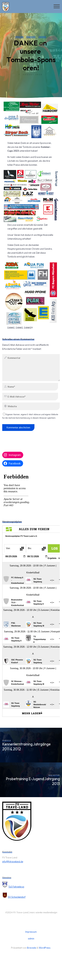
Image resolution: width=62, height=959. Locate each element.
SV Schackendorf (16, 897)
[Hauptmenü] (57, 7)
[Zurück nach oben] (48, 945)
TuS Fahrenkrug (16, 886)
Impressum (31, 931)
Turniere (42, 36)
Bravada (31, 947)
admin (31, 938)
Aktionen (19, 36)
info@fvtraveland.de (12, 861)
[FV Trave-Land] (5, 6)
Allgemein (30, 36)
